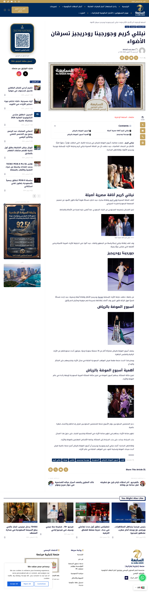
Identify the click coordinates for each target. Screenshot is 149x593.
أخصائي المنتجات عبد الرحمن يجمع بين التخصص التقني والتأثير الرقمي (19, 134)
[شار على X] (25, 73)
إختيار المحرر (136, 520)
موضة (65, 460)
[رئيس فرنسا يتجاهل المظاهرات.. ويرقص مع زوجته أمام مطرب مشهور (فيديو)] (128, 513)
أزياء (122, 460)
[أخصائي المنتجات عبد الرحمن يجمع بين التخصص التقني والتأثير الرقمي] (37, 131)
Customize (41, 583)
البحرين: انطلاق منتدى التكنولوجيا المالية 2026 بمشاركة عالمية (21, 117)
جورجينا (100, 297)
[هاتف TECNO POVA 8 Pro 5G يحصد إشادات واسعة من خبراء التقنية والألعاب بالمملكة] (37, 163)
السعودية (95, 460)
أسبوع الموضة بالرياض (80, 130)
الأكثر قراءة (141, 27)
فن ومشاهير (26, 522)
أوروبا (143, 520)
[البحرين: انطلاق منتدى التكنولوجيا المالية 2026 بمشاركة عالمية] (37, 114)
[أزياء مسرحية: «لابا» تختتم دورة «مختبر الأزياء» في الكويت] (37, 101)
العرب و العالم (119, 520)
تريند (127, 27)
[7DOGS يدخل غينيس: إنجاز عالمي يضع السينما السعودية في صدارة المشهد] (20, 513)
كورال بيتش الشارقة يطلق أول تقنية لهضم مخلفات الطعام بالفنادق (18, 150)
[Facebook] (4, 1)
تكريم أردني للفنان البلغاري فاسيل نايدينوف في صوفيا (20, 89)
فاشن (72, 460)
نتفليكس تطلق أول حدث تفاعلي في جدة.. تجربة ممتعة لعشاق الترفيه (93, 530)
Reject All (27, 583)
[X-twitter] (15, 1)
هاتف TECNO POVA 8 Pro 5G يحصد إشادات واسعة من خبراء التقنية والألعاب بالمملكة (19, 166)
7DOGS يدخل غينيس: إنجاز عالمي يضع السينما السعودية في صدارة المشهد (21, 530)
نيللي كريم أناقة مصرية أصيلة (118, 130)
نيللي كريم (114, 200)
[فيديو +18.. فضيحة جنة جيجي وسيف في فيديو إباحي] (56, 513)
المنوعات (133, 27)
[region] (28, 576)
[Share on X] (136, 58)
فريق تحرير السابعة (129, 49)
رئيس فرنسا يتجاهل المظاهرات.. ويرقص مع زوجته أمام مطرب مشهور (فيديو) (129, 530)
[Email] (131, 58)
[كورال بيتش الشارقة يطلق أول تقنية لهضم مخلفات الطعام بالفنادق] (37, 147)
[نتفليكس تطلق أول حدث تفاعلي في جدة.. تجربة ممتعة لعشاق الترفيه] (92, 513)
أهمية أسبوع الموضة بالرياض (78, 134)
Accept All (14, 583)
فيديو (143, 522)
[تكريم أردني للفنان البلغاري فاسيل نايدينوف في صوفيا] (37, 87)
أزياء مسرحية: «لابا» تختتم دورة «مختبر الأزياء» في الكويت (18, 102)
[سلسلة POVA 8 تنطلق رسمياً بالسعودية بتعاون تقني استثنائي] (37, 180)
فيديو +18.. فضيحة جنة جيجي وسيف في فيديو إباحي (59, 528)
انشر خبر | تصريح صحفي (20, 10)
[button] (9, 10)
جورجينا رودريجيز (123, 134)
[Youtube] (12, 1)
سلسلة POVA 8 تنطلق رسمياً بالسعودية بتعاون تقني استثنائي (19, 183)
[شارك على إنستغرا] (18, 73)
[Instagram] (19, 1)
